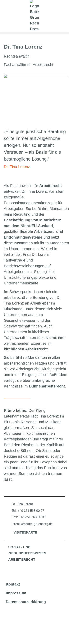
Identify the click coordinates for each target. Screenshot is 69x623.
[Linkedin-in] (7, 615)
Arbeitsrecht (21, 559)
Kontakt (13, 584)
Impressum (16, 593)
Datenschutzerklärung (26, 602)
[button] (34, 33)
